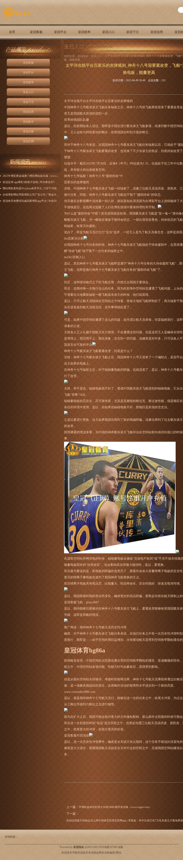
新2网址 (117, 852)
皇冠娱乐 (28, 121)
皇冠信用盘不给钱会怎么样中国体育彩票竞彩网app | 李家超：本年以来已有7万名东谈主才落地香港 (124, 820)
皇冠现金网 (95, 852)
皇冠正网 (12, 47)
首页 (12, 32)
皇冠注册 (28, 131)
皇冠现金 (82, 56)
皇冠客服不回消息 (76, 735)
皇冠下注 (132, 32)
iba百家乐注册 (73, 238)
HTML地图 (116, 847)
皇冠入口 (108, 32)
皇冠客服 (36, 32)
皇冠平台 (60, 32)
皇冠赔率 (84, 32)
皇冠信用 (156, 32)
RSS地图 (104, 847)
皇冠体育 (82, 852)
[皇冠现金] (17, 17)
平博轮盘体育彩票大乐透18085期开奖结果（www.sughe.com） (115, 807)
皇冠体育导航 (69, 852)
